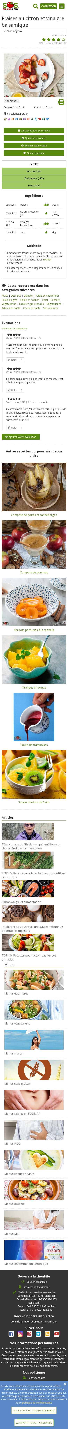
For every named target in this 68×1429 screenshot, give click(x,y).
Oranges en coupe (34, 687)
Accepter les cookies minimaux (34, 1410)
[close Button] (65, 1384)
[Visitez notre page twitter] (39, 1334)
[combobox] (34, 31)
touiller (47, 259)
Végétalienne (9, 303)
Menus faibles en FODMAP (22, 1114)
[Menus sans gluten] (34, 1070)
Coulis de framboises (34, 745)
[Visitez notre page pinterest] (30, 1334)
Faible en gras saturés (31, 303)
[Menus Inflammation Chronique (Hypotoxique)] (34, 1250)
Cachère (56, 299)
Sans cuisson (50, 308)
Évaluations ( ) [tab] (34, 178)
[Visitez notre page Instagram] (21, 1334)
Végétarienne (54, 303)
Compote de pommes (34, 572)
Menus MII (11, 1234)
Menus (9, 964)
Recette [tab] (34, 164)
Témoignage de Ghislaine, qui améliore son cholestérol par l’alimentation (31, 846)
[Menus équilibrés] (34, 979)
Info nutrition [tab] (34, 171)
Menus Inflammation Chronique (26, 1264)
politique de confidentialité (37, 1402)
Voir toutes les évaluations (15, 328)
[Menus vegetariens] (34, 1010)
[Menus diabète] (34, 1190)
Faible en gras (10, 299)
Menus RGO (12, 1143)
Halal (45, 299)
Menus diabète (14, 1204)
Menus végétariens (17, 1023)
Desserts (16, 295)
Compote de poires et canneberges (34, 515)
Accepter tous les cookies (34, 1422)
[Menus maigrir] (34, 1040)
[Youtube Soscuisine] (56, 1334)
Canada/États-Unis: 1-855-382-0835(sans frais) (37, 1301)
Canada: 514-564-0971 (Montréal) (37, 1295)
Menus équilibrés (16, 993)
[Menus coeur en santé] (34, 1160)
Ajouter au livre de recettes (35, 130)
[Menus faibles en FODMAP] (34, 1100)
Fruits (5, 295)
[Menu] (62, 6)
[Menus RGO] (34, 1130)
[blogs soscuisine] (48, 1334)
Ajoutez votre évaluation (22, 436)
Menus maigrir (14, 1053)
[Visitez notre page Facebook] (11, 1334)
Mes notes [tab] (34, 185)
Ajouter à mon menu (35, 138)
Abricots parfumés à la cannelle (34, 630)
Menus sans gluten (17, 1084)
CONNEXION (48, 6)
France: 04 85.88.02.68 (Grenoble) (36, 1306)
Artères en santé (11, 308)
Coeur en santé (32, 308)
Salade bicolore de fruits (34, 802)
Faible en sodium (30, 299)
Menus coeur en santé (19, 1174)
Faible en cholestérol (47, 295)
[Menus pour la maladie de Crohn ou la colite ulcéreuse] (34, 1220)
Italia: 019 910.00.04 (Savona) (36, 1309)
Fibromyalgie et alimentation (21, 902)
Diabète (28, 295)
